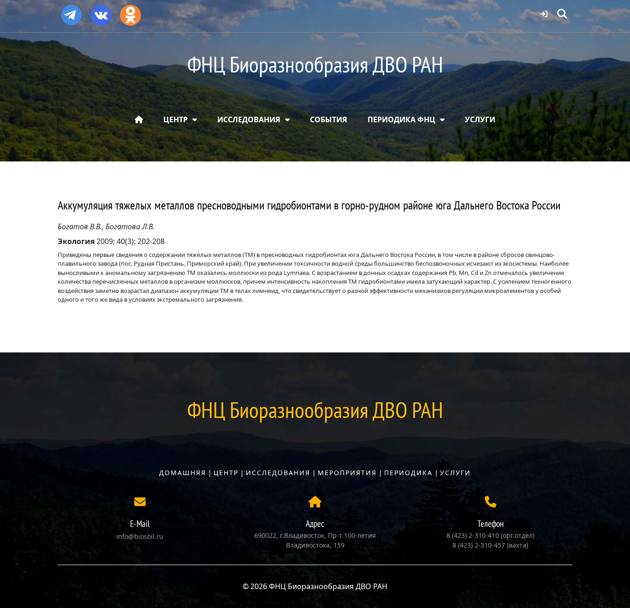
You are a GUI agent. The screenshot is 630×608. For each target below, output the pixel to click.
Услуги (455, 472)
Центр (226, 472)
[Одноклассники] (130, 12)
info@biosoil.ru (139, 536)
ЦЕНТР (175, 119)
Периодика (408, 472)
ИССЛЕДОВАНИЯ (248, 119)
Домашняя (182, 472)
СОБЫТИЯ (328, 119)
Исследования (278, 472)
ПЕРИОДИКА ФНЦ (401, 119)
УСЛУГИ (480, 119)
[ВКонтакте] (101, 12)
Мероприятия (347, 472)
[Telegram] (71, 11)
